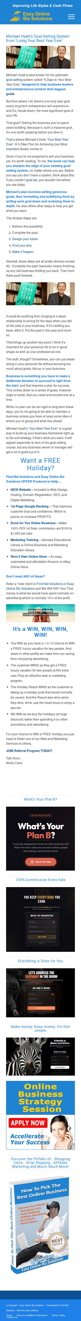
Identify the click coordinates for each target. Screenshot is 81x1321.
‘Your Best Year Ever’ (43, 428)
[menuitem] (69, 16)
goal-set (31, 180)
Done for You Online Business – (35, 523)
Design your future (25, 239)
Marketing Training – (26, 540)
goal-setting (14, 79)
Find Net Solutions (50, 583)
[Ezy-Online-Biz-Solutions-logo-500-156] (33, 16)
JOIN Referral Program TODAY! (29, 750)
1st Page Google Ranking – (31, 506)
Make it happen (23, 251)
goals (10, 93)
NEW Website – (22, 489)
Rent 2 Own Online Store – (30, 556)
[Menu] (69, 16)
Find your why (22, 245)
